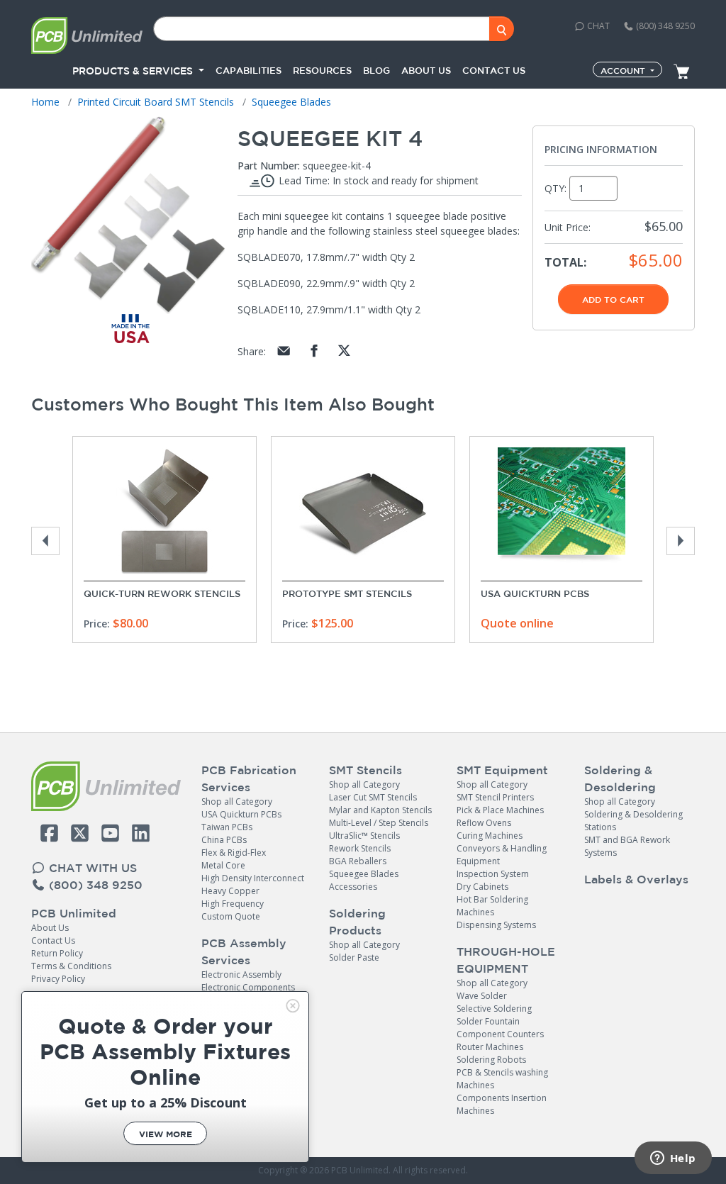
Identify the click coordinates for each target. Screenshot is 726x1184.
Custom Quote (230, 916)
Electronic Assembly (241, 974)
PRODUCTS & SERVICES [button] (134, 71)
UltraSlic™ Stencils (364, 836)
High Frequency (232, 904)
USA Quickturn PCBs (535, 593)
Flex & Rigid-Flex (233, 853)
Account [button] (624, 70)
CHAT (597, 26)
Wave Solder (482, 996)
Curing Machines (490, 836)
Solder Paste (354, 957)
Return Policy (57, 953)
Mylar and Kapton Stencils (380, 810)
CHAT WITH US (91, 867)
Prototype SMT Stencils (347, 593)
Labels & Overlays (636, 879)
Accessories (353, 887)
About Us (50, 928)
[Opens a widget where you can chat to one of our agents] (673, 1159)
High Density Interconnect (252, 878)
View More (165, 1134)
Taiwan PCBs (226, 827)
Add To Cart (613, 299)
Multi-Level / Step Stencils (378, 823)
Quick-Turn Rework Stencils (162, 593)
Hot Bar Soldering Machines (492, 905)
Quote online (517, 623)
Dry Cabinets (482, 887)
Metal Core (223, 865)
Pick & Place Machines (500, 810)
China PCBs (224, 840)
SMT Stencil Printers (495, 797)
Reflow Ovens (484, 823)
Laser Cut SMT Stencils (373, 797)
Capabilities (248, 70)
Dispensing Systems (496, 925)
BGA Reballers (357, 861)
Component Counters (500, 1034)
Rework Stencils (360, 848)
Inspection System (493, 874)
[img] (292, 1005)
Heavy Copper (230, 891)
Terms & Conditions (71, 966)
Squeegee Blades (363, 874)
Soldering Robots (491, 1060)
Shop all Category (236, 801)
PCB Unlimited (73, 913)
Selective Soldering (494, 1009)
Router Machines (490, 1047)
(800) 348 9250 (664, 26)
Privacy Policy (58, 979)
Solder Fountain (488, 1021)
